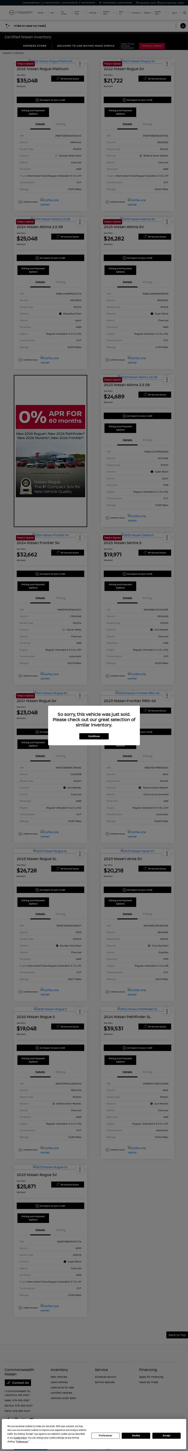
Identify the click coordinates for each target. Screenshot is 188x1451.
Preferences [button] (22, 1441)
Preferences (105, 1435)
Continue (94, 736)
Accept (166, 1435)
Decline (136, 1435)
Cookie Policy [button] (20, 1438)
